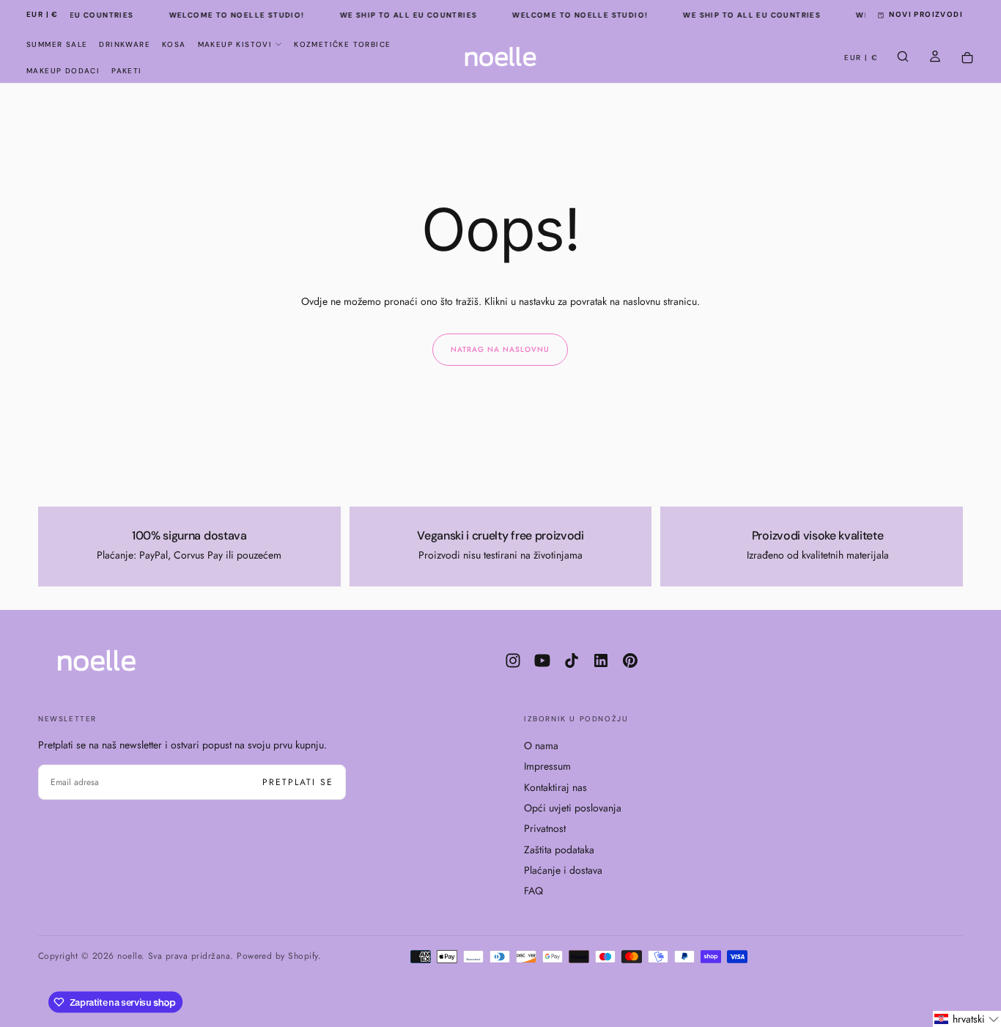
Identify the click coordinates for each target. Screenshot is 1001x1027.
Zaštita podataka (559, 849)
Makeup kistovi (235, 44)
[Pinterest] (630, 660)
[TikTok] (571, 660)
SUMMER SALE (56, 44)
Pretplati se (297, 782)
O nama (541, 745)
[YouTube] (542, 660)
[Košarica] (967, 58)
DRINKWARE (124, 44)
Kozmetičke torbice (342, 44)
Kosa (174, 44)
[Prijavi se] (935, 58)
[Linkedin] (601, 660)
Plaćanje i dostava (563, 870)
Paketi (126, 71)
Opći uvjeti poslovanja (572, 807)
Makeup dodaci (63, 71)
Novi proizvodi (926, 14)
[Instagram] (513, 660)
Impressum (547, 766)
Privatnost (545, 828)
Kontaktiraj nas (555, 787)
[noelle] (96, 660)
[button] (42, 15)
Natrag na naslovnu (500, 349)
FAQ (533, 890)
